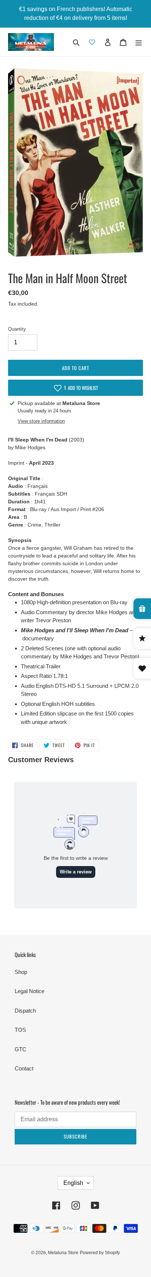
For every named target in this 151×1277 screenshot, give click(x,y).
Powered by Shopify (100, 1252)
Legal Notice (29, 991)
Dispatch (25, 1010)
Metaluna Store (63, 1252)
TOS (20, 1030)
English (73, 1183)
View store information (41, 421)
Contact (24, 1068)
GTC (20, 1049)
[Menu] (138, 42)
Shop (21, 972)
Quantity (17, 329)
